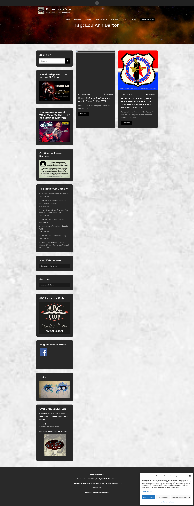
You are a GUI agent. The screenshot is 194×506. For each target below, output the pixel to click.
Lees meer (83, 114)
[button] (190, 476)
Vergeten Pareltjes (147, 19)
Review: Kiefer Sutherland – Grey (54, 235)
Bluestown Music (60, 9)
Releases (88, 19)
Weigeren (163, 497)
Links (124, 19)
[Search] (67, 61)
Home (68, 19)
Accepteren (148, 497)
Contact (133, 19)
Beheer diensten (147, 491)
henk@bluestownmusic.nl (49, 427)
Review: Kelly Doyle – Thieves (53, 219)
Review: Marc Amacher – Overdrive (55, 194)
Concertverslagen (101, 19)
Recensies (77, 19)
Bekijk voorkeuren (181, 497)
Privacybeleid (170, 502)
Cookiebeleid (161, 502)
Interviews (114, 19)
